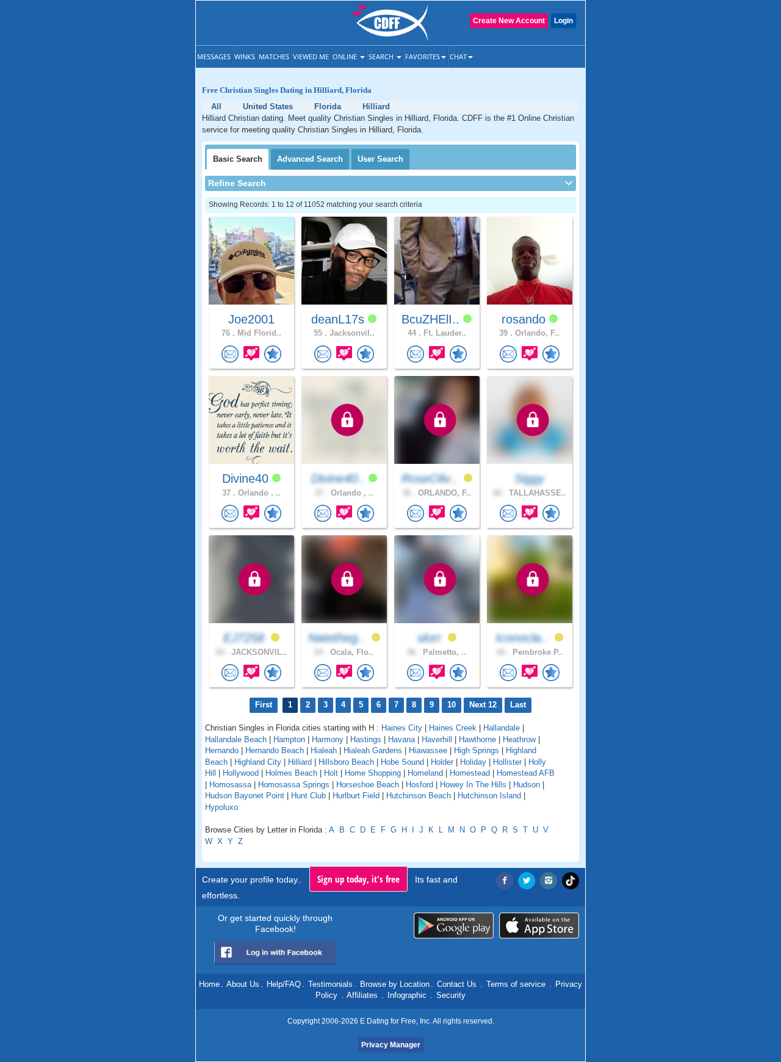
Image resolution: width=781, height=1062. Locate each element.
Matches (274, 56)
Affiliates (362, 995)
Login (563, 20)
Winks (244, 56)
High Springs (476, 750)
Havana (401, 739)
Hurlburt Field (356, 795)
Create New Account (509, 20)
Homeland (425, 773)
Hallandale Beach (236, 739)
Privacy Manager (390, 1045)
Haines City (401, 727)
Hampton (289, 739)
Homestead (470, 773)
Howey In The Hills (473, 784)
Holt (331, 773)
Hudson (526, 784)
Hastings (365, 739)
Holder (442, 762)
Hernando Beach (274, 750)
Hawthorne (477, 739)
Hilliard (300, 762)
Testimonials (330, 984)
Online (346, 56)
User (380, 159)
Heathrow (519, 739)
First (263, 704)
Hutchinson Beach (418, 795)
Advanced (310, 159)
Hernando (222, 750)
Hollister (507, 762)
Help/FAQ (284, 984)
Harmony (328, 739)
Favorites (422, 56)
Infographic (406, 995)
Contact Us (457, 984)
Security (451, 995)
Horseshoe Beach (367, 784)
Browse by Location (395, 984)
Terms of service (515, 984)
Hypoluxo (221, 807)
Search (382, 56)
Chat (458, 56)
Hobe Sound (402, 762)
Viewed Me (311, 56)
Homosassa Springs (293, 784)
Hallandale (501, 727)
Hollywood (241, 773)
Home (209, 984)
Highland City (257, 762)
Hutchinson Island (489, 795)
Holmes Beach (291, 773)
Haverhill (437, 739)
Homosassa (230, 784)
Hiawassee (428, 750)
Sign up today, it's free (358, 879)
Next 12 (483, 704)
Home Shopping (373, 773)
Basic (237, 159)
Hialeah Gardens (373, 750)
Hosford (419, 784)
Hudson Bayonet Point (244, 795)
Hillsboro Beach (346, 762)
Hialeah (324, 750)
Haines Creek (453, 727)
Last (518, 704)
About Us (242, 984)
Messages (214, 56)
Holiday (473, 762)
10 (451, 704)
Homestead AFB (526, 773)
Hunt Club (308, 795)
